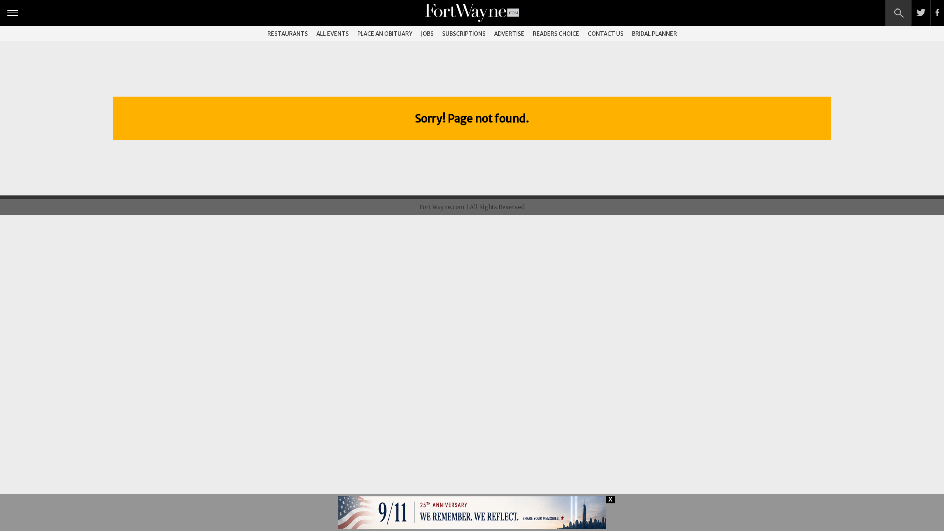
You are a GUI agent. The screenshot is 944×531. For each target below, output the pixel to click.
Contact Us (606, 33)
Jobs (427, 33)
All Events (332, 33)
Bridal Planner (654, 33)
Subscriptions (464, 33)
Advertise (509, 33)
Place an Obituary (384, 33)
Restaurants (287, 33)
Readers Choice (556, 33)
